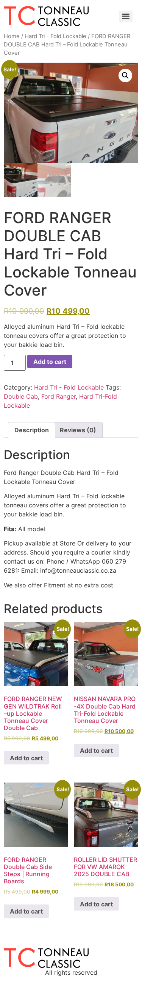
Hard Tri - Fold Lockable (55, 36)
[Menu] (126, 16)
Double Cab (21, 396)
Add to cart (49, 361)
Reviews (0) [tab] (78, 430)
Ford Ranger (58, 396)
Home (12, 36)
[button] (125, 75)
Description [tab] (31, 430)
